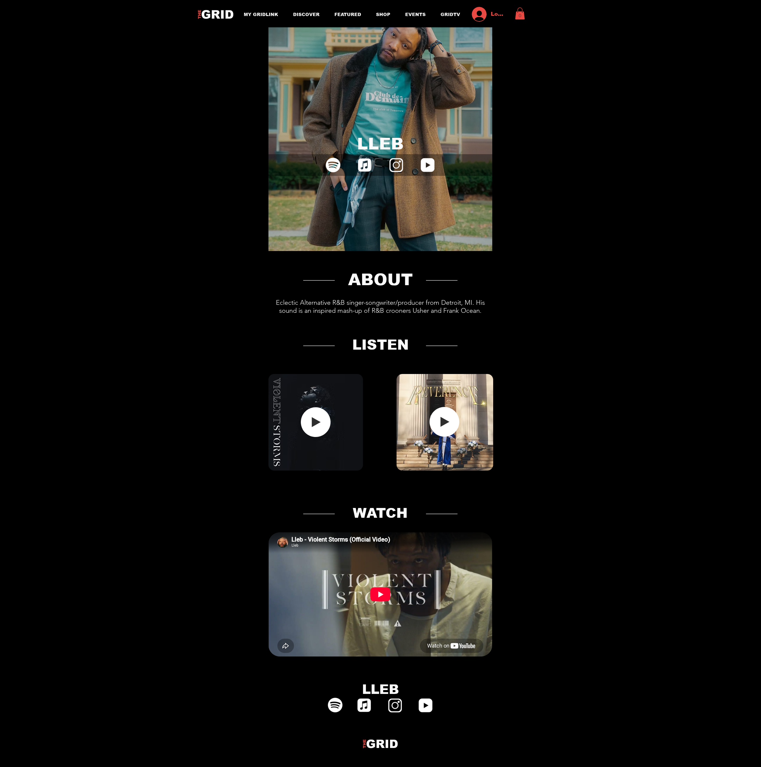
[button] (520, 13)
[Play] (316, 422)
